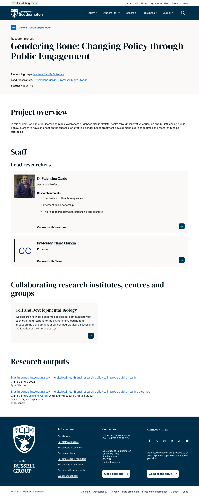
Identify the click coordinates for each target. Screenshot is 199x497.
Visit (136, 3)
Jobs (185, 491)
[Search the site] (182, 13)
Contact (184, 3)
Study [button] (91, 12)
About (129, 3)
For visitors (64, 436)
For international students (71, 470)
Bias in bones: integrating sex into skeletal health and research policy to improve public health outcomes (80, 391)
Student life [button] (109, 12)
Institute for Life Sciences (48, 74)
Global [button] (167, 12)
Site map (85, 491)
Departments (156, 3)
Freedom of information (154, 491)
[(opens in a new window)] (149, 441)
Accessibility (100, 491)
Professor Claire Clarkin (73, 79)
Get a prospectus (160, 474)
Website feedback (68, 475)
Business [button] (149, 12)
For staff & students (68, 441)
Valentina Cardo (38, 395)
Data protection (130, 491)
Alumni (144, 3)
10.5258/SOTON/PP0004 (29, 399)
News (166, 3)
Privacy (115, 491)
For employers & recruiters (72, 458)
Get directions (114, 474)
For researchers (66, 453)
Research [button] (130, 12)
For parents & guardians (70, 464)
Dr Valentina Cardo (45, 79)
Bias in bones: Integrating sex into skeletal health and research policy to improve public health (73, 377)
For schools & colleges (70, 447)
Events (175, 3)
